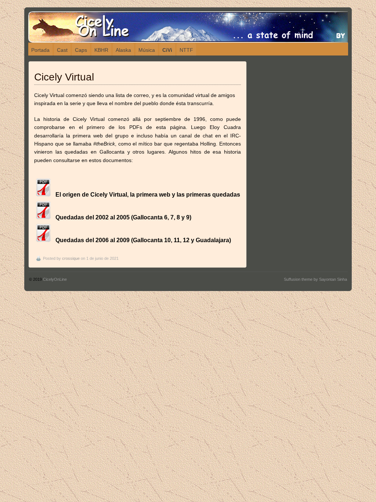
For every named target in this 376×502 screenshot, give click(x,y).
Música (146, 50)
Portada (40, 50)
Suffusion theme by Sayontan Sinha (315, 279)
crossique (71, 258)
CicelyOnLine (55, 279)
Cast (62, 50)
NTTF (186, 50)
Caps (81, 50)
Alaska (123, 50)
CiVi (167, 50)
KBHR (101, 50)
